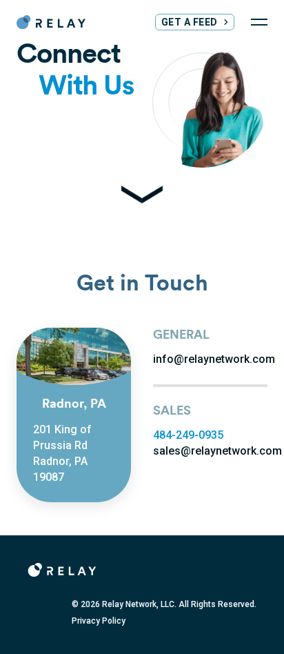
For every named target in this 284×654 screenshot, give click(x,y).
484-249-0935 (188, 435)
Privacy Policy (98, 621)
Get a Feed (189, 22)
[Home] (51, 22)
